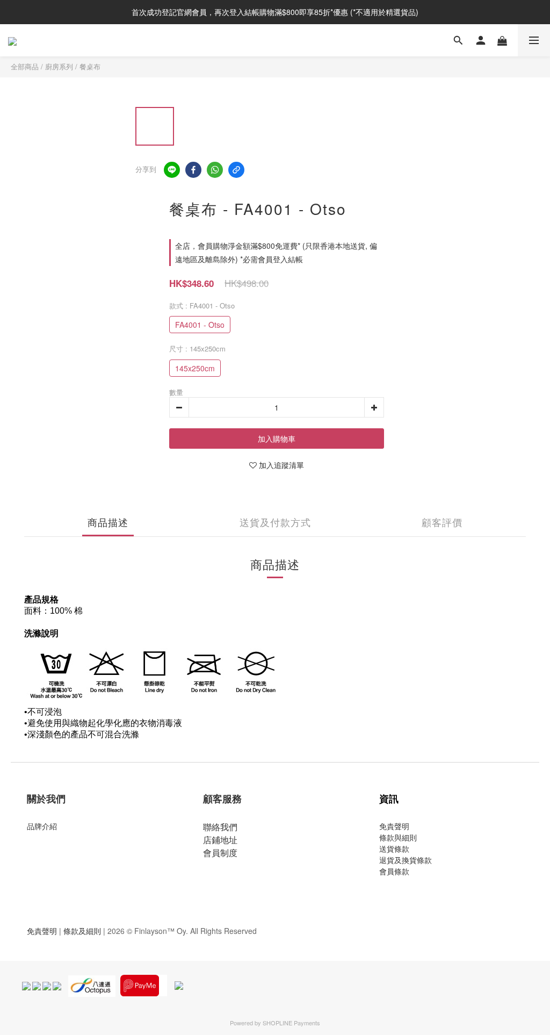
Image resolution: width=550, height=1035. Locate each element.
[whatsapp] (215, 170)
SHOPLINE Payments (291, 1022)
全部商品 (25, 66)
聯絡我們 (220, 827)
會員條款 (394, 871)
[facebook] (193, 170)
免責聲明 (394, 826)
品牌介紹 (42, 826)
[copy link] (236, 170)
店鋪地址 (220, 839)
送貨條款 (394, 848)
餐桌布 (89, 66)
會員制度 (220, 852)
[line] (172, 170)
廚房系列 (59, 66)
